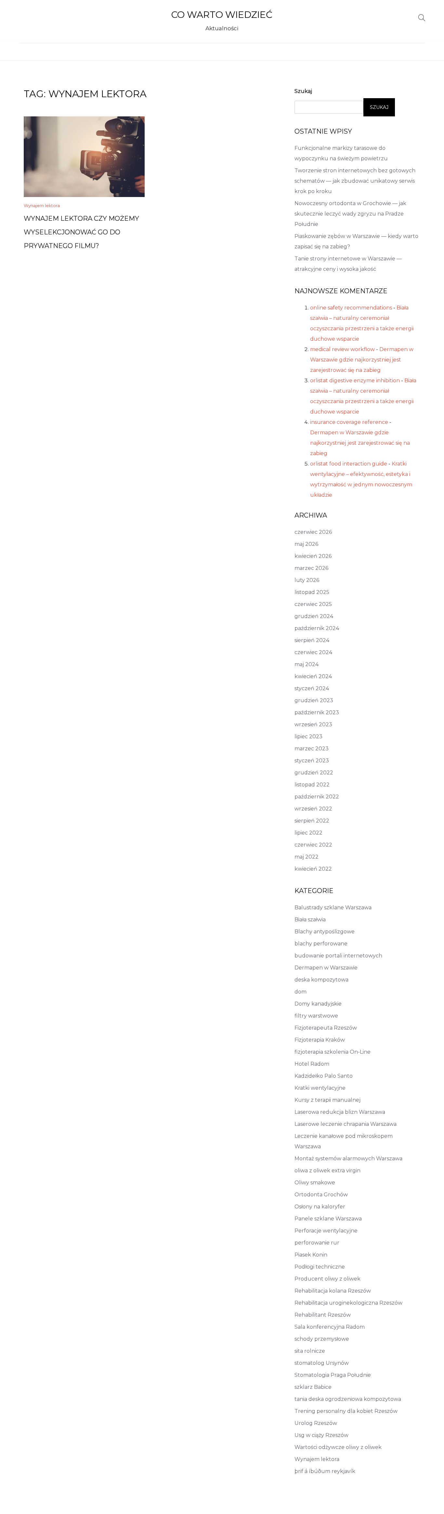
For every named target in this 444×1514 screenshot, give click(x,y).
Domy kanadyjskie (318, 1004)
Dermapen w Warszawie (326, 968)
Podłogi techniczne (319, 1267)
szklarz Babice (313, 1387)
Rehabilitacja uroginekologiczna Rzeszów (348, 1303)
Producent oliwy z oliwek (327, 1279)
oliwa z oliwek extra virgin (327, 1170)
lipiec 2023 (308, 736)
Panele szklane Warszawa (328, 1219)
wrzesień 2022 (313, 809)
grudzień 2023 (313, 700)
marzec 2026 (311, 568)
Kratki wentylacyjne (320, 1088)
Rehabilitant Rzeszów (322, 1315)
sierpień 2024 (311, 640)
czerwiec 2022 (313, 845)
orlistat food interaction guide (348, 464)
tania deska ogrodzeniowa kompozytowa (347, 1399)
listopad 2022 (312, 785)
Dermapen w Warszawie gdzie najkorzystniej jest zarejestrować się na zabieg (361, 359)
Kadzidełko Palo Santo (323, 1076)
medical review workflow (342, 349)
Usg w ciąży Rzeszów (321, 1435)
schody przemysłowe (321, 1339)
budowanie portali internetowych (338, 956)
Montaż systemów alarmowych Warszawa (348, 1158)
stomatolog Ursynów (321, 1363)
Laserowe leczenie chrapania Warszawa (345, 1124)
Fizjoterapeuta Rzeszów (325, 1028)
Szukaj (303, 91)
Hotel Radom (311, 1064)
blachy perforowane (320, 944)
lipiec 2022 (308, 833)
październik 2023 (316, 712)
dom (300, 992)
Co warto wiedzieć (221, 14)
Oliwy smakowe (314, 1182)
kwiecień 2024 (313, 676)
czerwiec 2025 (313, 604)
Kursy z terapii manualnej (327, 1100)
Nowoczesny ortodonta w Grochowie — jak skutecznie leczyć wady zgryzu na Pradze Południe (350, 213)
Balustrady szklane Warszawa (333, 907)
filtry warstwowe (316, 1016)
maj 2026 (306, 544)
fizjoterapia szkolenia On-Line (332, 1052)
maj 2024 (306, 664)
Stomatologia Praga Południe (332, 1375)
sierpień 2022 (311, 821)
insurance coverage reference (349, 422)
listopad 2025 (311, 592)
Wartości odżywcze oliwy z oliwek (338, 1447)
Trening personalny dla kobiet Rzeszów (346, 1411)
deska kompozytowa (321, 980)
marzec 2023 (311, 748)
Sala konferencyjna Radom (329, 1327)
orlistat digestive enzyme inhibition (355, 380)
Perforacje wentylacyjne (326, 1231)
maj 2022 (306, 857)
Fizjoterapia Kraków (319, 1040)
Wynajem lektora (42, 205)
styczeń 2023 (311, 760)
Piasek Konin (310, 1255)
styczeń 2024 (311, 688)
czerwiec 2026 (313, 532)
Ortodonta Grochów (321, 1194)
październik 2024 (316, 628)
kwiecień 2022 (313, 869)
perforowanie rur (316, 1243)
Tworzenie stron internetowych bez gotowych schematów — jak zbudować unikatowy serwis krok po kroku (354, 180)
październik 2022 (316, 797)
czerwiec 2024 (313, 652)
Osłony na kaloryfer (319, 1207)
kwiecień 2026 (313, 556)
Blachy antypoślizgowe (324, 931)
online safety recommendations (351, 308)
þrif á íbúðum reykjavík (324, 1471)
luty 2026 (306, 580)
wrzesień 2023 (313, 724)
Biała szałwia (310, 919)
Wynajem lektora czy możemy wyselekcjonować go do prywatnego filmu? (81, 232)
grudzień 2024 (313, 616)
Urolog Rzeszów (315, 1423)
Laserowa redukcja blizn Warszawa (339, 1112)
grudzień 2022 (313, 773)
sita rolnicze (309, 1351)
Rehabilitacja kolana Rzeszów (332, 1291)
